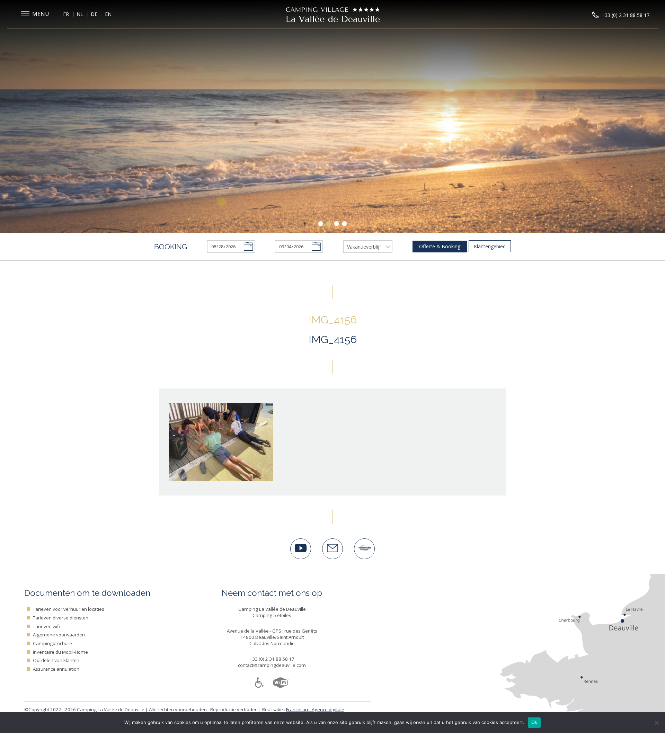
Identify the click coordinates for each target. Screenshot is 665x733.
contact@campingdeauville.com (272, 665)
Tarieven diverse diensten (60, 618)
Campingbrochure (52, 643)
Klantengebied (490, 246)
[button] (36, 14)
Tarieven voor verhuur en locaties (68, 609)
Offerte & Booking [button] (439, 246)
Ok (534, 722)
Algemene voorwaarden (59, 635)
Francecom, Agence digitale (315, 709)
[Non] (656, 722)
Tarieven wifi (46, 626)
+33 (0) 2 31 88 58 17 (272, 659)
